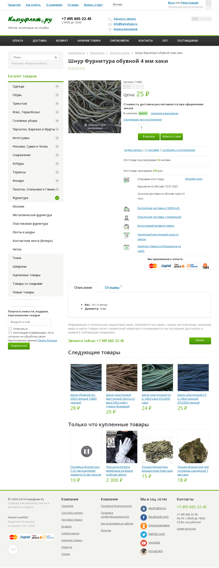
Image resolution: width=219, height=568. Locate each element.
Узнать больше (47, 340)
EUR (208, 18)
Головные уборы (25, 121)
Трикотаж (20, 103)
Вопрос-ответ (93, 5)
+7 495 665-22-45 (77, 19)
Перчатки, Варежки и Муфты (34, 129)
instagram (155, 551)
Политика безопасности (116, 506)
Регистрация (189, 3)
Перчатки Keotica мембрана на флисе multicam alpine (119, 470)
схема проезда (186, 528)
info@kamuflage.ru (125, 24)
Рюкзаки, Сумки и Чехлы (30, 146)
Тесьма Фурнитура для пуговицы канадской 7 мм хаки (193, 470)
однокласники (159, 525)
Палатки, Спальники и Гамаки (34, 189)
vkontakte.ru (157, 508)
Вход (171, 3)
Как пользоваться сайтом (117, 523)
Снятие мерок (119, 40)
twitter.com (156, 534)
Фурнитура (20, 198)
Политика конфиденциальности (115, 514)
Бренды (106, 530)
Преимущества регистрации (185, 6)
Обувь (17, 95)
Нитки (17, 249)
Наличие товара (89, 40)
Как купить (33, 5)
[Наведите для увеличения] (94, 106)
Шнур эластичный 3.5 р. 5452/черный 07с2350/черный (192, 398)
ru (208, 2)
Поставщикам (188, 40)
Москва (117, 4)
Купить (200, 340)
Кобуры (18, 163)
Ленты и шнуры (24, 232)
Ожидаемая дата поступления (142, 119)
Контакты (146, 40)
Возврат (62, 40)
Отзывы (73, 5)
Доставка (40, 40)
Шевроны (20, 266)
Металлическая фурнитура (32, 215)
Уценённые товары (26, 275)
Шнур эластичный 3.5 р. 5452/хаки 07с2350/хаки (156, 398)
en (208, 7)
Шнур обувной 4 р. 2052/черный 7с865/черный (83, 398)
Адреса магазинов (126, 29)
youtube (154, 542)
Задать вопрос (133, 150)
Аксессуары (21, 138)
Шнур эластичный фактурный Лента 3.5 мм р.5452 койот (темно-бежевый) (120, 400)
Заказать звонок (125, 19)
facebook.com (158, 517)
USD (202, 18)
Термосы (19, 172)
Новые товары (23, 292)
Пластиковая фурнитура (30, 223)
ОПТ (165, 40)
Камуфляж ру (76, 53)
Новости (66, 547)
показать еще (193, 179)
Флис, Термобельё (26, 112)
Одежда (18, 86)
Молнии (18, 206)
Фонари (18, 181)
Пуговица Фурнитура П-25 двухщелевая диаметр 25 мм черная (85, 470)
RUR (195, 18)
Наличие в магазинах (164, 113)
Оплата (17, 40)
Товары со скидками (27, 284)
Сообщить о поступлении (178, 150)
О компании (54, 5)
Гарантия (14, 5)
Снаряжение (22, 155)
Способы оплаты (72, 513)
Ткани (17, 258)
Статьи (65, 554)
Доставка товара (71, 519)
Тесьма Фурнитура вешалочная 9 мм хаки (157, 469)
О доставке (152, 150)
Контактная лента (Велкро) (33, 241)
